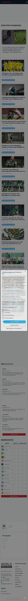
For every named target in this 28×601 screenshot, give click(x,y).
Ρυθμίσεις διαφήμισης (16, 301)
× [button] (25, 271)
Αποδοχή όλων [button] (14, 321)
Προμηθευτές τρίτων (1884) (13, 288)
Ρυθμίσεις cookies (11, 304)
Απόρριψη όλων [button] (14, 325)
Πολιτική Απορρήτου (20, 304)
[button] (14, 328)
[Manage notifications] (25, 598)
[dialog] (14, 300)
